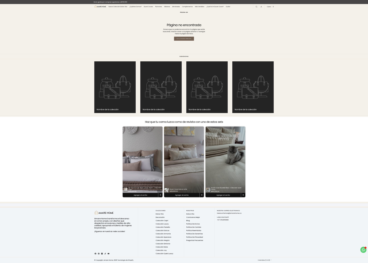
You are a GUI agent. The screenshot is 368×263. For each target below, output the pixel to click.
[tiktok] (105, 253)
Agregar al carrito (140, 195)
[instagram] (102, 253)
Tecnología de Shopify (125, 260)
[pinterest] (99, 253)
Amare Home (108, 260)
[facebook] (95, 253)
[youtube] (108, 253)
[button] (261, 6)
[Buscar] (256, 6)
